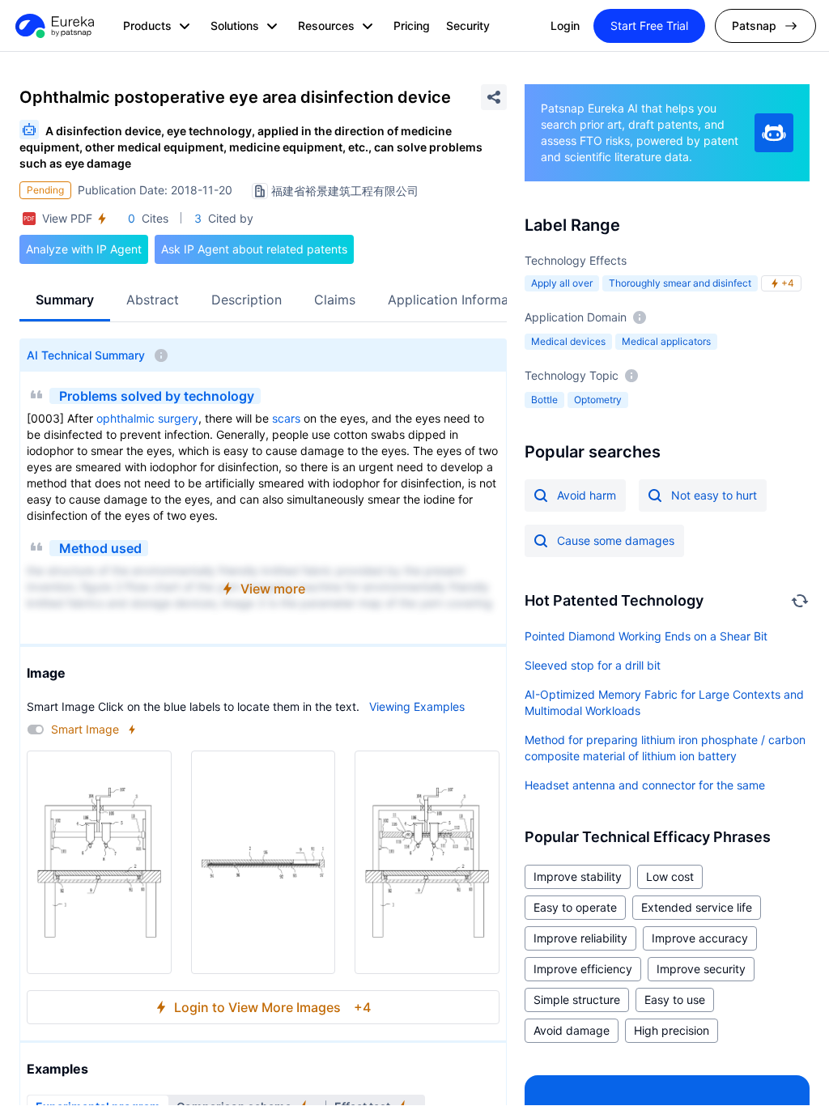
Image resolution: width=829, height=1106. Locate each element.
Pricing (411, 25)
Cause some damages (615, 540)
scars (286, 418)
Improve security (701, 969)
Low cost (670, 876)
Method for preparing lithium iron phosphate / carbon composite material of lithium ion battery (665, 748)
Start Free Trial (649, 25)
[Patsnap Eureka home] (53, 26)
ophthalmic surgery (147, 418)
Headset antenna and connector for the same (645, 785)
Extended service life (696, 907)
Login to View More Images (272, 1007)
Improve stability (578, 876)
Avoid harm (586, 495)
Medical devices (568, 341)
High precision (671, 1030)
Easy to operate (575, 907)
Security (468, 25)
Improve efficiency (583, 969)
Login (565, 25)
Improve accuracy (700, 938)
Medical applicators (666, 341)
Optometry (598, 399)
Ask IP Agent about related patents (254, 249)
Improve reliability (580, 938)
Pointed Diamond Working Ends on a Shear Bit (646, 636)
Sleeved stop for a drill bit (593, 665)
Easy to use (674, 999)
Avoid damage (572, 1030)
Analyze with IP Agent (84, 249)
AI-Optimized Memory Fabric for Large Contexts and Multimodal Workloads (664, 702)
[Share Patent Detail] (494, 97)
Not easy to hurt (714, 495)
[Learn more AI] (774, 132)
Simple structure (577, 999)
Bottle (544, 399)
